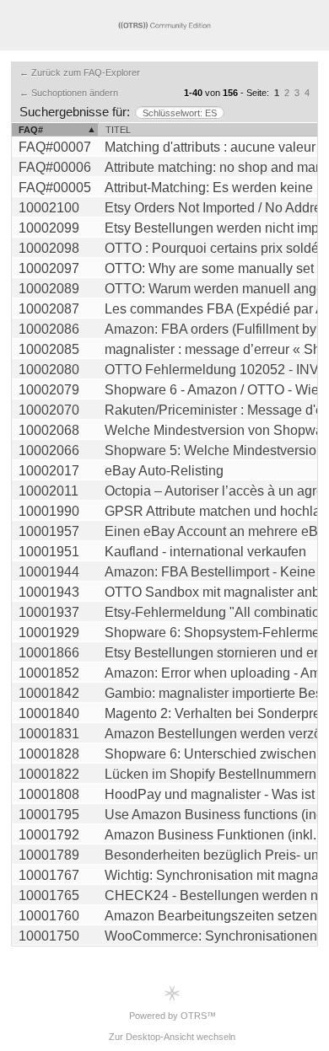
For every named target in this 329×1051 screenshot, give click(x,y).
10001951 (49, 551)
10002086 (49, 329)
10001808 (49, 794)
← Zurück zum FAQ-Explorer (79, 72)
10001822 (49, 774)
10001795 (49, 814)
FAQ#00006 (55, 167)
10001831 (49, 734)
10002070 (49, 410)
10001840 (49, 713)
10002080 (49, 369)
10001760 (49, 916)
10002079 (49, 390)
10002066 (49, 450)
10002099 (49, 228)
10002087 (49, 309)
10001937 (49, 612)
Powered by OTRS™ (172, 1016)
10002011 (48, 491)
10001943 (49, 592)
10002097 (49, 268)
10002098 (49, 248)
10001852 (49, 673)
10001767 (49, 875)
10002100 (49, 208)
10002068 (49, 430)
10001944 (49, 572)
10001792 (49, 835)
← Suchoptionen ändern (68, 93)
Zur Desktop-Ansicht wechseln (172, 1037)
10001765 (49, 895)
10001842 (49, 693)
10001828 (49, 754)
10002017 (49, 471)
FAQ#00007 (55, 147)
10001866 (49, 653)
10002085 (49, 349)
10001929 (49, 632)
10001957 (49, 531)
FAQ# (31, 130)
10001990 (49, 511)
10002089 (49, 289)
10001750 (49, 936)
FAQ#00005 (55, 187)
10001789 (49, 855)
